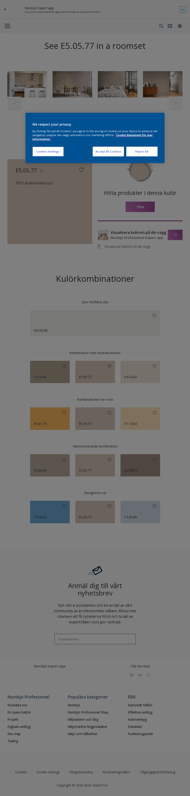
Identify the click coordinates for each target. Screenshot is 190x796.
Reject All (142, 151)
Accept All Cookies (108, 151)
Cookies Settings (48, 151)
